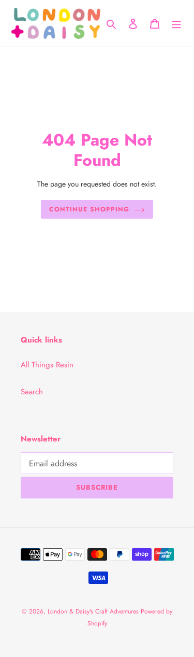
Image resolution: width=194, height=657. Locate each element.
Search (32, 391)
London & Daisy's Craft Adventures (94, 611)
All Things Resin (47, 364)
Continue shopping (89, 209)
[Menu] (176, 23)
